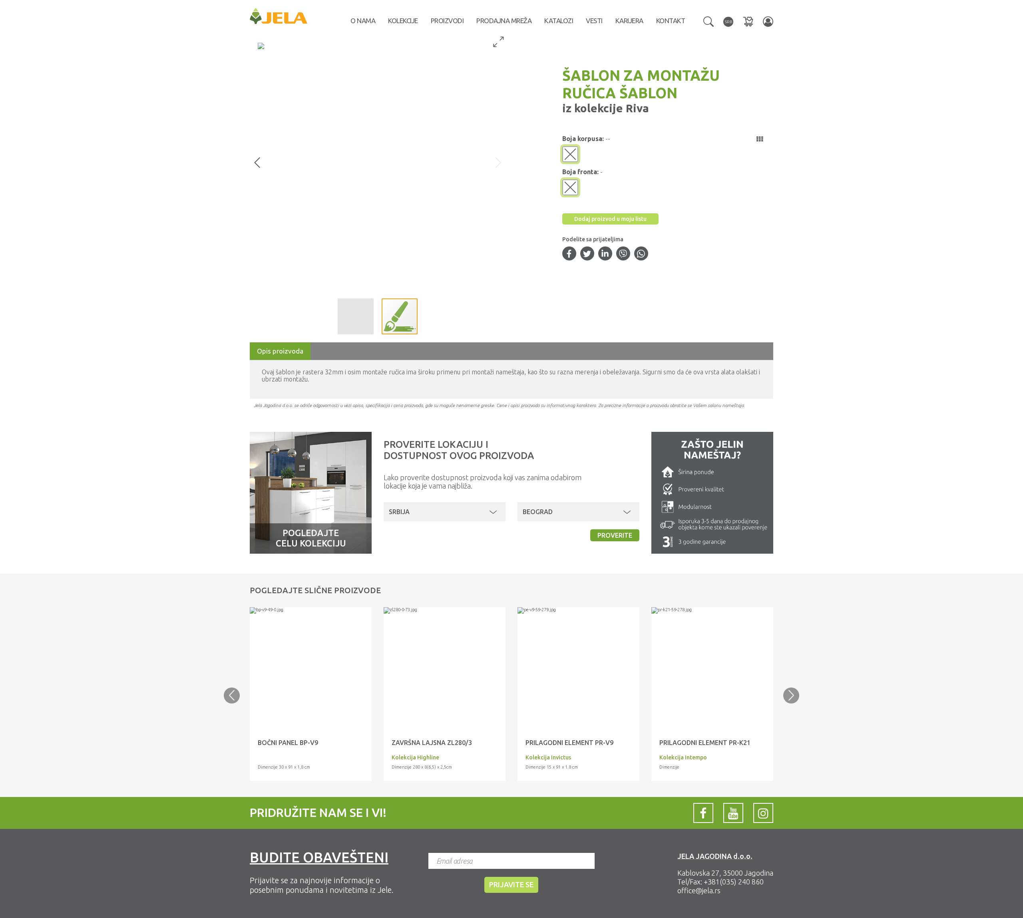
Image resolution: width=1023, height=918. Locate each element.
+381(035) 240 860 (734, 882)
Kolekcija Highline (415, 757)
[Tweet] (587, 254)
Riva (636, 108)
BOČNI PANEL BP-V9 (288, 742)
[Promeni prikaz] (759, 139)
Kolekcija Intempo (683, 757)
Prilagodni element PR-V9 (569, 742)
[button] (708, 20)
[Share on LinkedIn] (605, 254)
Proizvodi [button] (447, 20)
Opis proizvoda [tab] (280, 351)
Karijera (629, 20)
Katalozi (558, 20)
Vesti (594, 20)
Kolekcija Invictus (548, 757)
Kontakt (670, 20)
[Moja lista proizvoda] (748, 21)
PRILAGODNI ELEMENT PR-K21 (704, 742)
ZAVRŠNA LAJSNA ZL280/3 (432, 742)
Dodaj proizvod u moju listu (610, 219)
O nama (362, 20)
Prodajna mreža (503, 20)
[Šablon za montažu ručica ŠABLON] (311, 610)
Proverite (614, 535)
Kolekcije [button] (403, 20)
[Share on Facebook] (569, 254)
